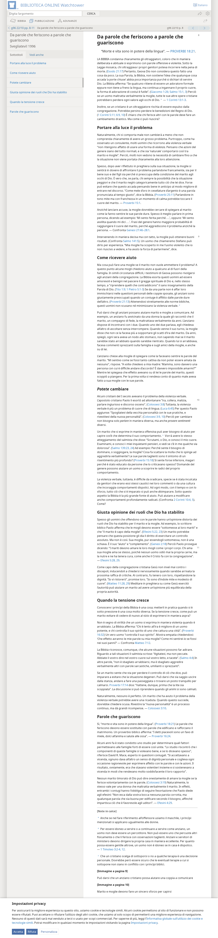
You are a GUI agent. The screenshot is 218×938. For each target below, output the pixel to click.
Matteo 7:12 (142, 643)
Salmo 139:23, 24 (122, 448)
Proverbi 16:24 (161, 736)
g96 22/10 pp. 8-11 (23, 28)
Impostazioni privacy (144, 923)
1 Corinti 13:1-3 (176, 100)
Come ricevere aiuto (23, 73)
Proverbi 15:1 (131, 203)
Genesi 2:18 (158, 544)
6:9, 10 (119, 115)
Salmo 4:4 (187, 658)
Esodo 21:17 (115, 71)
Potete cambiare (20, 82)
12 (123, 849)
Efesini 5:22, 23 (152, 532)
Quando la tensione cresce (27, 102)
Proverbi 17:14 (118, 685)
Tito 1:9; (121, 289)
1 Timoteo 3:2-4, (110, 849)
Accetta (18, 932)
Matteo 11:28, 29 (118, 583)
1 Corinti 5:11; (106, 115)
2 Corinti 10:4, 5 (183, 500)
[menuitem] (207, 13)
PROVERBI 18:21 (182, 51)
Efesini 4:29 (164, 803)
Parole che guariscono (24, 112)
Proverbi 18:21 (164, 724)
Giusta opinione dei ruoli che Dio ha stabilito (38, 92)
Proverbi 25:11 (164, 195)
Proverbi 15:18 (143, 460)
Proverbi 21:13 (119, 301)
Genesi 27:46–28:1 (138, 230)
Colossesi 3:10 (157, 708)
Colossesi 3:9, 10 (154, 417)
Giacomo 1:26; (160, 92)
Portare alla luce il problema (28, 63)
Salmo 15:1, (176, 92)
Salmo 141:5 (131, 241)
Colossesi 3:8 (155, 404)
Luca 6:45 (167, 408)
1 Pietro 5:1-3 (134, 289)
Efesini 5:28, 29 (109, 560)
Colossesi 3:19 (156, 782)
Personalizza (49, 932)
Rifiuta (32, 932)
